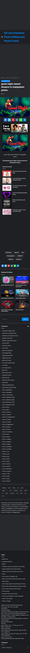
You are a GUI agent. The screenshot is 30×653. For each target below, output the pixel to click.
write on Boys (5, 407)
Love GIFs (4, 365)
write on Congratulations (8, 417)
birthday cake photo (7, 338)
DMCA (3, 564)
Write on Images (6, 601)
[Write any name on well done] (6, 203)
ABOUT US (5, 559)
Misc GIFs (4, 370)
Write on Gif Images (7, 598)
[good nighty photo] (22, 293)
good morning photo (7, 350)
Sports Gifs (5, 382)
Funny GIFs (5, 348)
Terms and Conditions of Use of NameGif (12, 596)
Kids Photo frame (6, 360)
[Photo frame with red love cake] (6, 173)
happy (3, 490)
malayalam (11, 256)
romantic (12, 493)
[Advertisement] (15, 15)
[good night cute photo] (7, 293)
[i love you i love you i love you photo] (6, 188)
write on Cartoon (6, 412)
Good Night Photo (14, 77)
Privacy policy (5, 591)
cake (9, 487)
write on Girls (5, 434)
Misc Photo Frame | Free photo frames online (13, 578)
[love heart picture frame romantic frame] (6, 181)
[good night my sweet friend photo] (7, 304)
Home (3, 77)
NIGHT (20, 256)
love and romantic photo (8, 362)
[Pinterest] (9, 266)
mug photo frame (6, 375)
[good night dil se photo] (7, 280)
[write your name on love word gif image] (6, 212)
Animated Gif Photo (7, 561)
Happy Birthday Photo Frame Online (11, 569)
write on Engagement (7, 424)
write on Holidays (6, 439)
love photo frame (6, 367)
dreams (9, 252)
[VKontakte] (12, 266)
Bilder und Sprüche (6, 626)
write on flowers (6, 427)
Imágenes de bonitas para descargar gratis (11, 605)
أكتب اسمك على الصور (6, 636)
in (23, 252)
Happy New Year (6, 358)
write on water (6, 476)
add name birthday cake (8, 330)
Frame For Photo (6, 345)
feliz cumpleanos (5, 631)
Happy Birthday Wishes (7, 621)
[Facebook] (2, 266)
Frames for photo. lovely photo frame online (13, 566)
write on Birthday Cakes (8, 397)
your (3, 496)
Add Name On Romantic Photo (10, 335)
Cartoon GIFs (5, 343)
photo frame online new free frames (11, 588)
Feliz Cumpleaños (5, 635)
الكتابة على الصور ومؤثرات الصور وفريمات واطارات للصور (14, 633)
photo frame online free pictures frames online (14, 586)
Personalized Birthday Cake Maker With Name (12, 638)
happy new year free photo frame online (12, 571)
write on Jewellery (7, 446)
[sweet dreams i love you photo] (22, 280)
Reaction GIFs (5, 377)
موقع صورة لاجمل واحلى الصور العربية (9, 606)
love (11, 490)
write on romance (6, 471)
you (25, 493)
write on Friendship (7, 431)
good (17, 252)
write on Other (6, 459)
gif (18, 487)
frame (14, 487)
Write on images (6, 444)
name (21, 490)
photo (7, 77)
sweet (19, 259)
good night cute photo (7, 298)
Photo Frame (5, 581)
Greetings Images (5, 610)
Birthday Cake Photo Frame (9, 340)
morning (15, 490)
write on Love (5, 451)
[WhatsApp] (15, 266)
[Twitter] (5, 266)
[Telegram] (18, 266)
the (17, 493)
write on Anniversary (7, 394)
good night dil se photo (7, 285)
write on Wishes (6, 481)
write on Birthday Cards (8, 402)
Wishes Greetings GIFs (8, 385)
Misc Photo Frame (7, 372)
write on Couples (6, 419)
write (21, 493)
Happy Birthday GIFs (7, 355)
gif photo (3, 623)
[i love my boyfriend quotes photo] (6, 195)
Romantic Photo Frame (8, 380)
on (2, 493)
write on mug (5, 456)
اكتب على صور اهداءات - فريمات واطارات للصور (12, 625)
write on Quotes (6, 463)
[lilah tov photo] (22, 304)
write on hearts (6, 436)
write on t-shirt (6, 473)
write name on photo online (9, 387)
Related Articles (7, 166)
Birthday (4, 487)
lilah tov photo (20, 309)
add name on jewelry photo (9, 333)
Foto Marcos (4, 608)
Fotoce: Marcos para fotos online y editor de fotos (13, 630)
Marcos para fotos (5, 628)
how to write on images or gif (9, 576)
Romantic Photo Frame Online (10, 593)
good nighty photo (21, 298)
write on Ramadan (7, 468)
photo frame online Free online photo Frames (13, 583)
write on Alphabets (7, 390)
